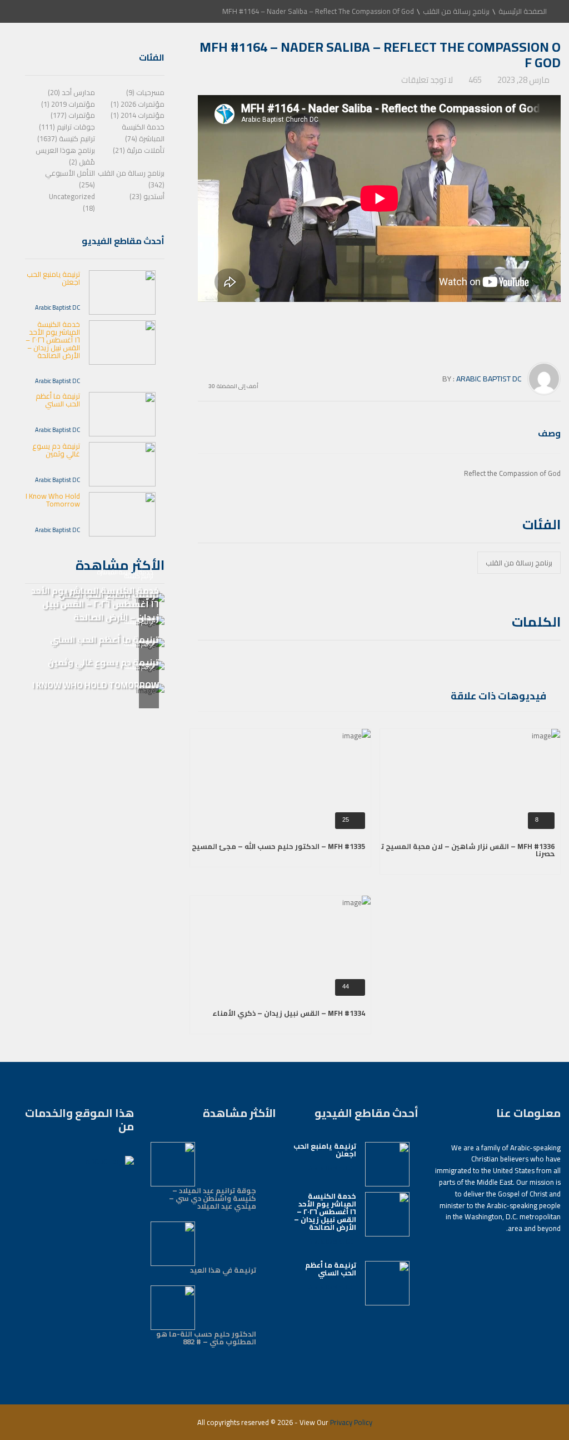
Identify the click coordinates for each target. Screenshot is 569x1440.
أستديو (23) (146, 196)
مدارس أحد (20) (71, 92)
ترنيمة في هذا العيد (223, 1270)
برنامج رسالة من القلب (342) (131, 178)
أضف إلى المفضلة (237, 385)
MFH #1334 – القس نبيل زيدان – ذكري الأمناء (288, 1013)
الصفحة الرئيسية (522, 11)
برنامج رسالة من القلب (456, 11)
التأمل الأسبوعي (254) (70, 178)
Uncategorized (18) (72, 202)
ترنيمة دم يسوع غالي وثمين (56, 449)
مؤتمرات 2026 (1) (137, 104)
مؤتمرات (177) (73, 115)
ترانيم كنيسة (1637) (66, 138)
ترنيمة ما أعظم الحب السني (58, 399)
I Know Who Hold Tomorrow (53, 499)
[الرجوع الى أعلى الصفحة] (533, 1415)
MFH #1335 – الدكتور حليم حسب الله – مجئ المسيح (278, 846)
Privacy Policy (351, 1422)
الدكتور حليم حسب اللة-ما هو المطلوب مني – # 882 (206, 1337)
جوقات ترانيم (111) (67, 126)
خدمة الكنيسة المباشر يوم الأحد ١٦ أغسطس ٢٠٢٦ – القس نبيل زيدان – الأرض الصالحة (53, 339)
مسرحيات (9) (145, 92)
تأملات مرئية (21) (138, 150)
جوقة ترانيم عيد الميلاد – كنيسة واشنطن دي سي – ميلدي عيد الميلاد (212, 1198)
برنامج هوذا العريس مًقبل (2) (65, 155)
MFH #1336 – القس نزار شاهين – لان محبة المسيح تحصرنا (468, 850)
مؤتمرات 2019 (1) (68, 104)
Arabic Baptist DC (489, 378)
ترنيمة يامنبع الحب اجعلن (53, 278)
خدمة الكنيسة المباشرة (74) (143, 132)
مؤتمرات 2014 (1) (137, 115)
